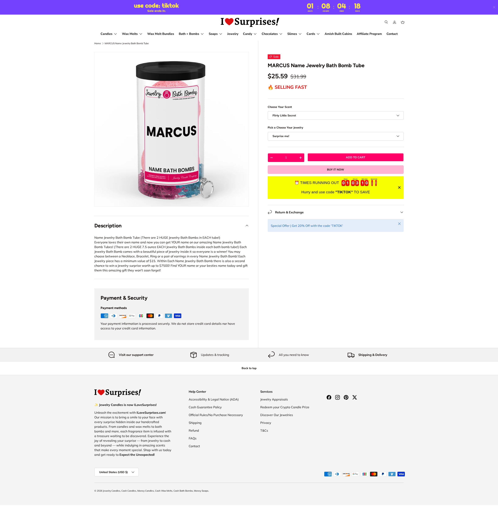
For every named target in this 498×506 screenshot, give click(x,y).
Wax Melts (130, 34)
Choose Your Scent (280, 107)
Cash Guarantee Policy (205, 407)
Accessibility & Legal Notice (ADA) (214, 399)
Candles (106, 34)
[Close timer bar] (494, 7)
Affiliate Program (369, 34)
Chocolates (270, 34)
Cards (311, 34)
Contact (392, 34)
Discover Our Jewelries (276, 415)
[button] (403, 22)
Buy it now (335, 169)
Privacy (265, 423)
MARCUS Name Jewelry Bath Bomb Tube (127, 43)
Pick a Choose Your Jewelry (285, 127)
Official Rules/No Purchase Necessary (216, 415)
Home (97, 43)
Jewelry (232, 34)
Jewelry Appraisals (274, 399)
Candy (247, 34)
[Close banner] (399, 187)
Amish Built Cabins (338, 34)
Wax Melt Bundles (160, 34)
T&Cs (264, 430)
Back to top (249, 368)
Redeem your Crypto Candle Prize (284, 407)
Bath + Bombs (189, 34)
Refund (194, 430)
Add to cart (355, 157)
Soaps (213, 34)
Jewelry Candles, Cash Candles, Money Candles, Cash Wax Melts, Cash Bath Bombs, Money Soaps (155, 490)
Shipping (195, 423)
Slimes (292, 34)
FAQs (192, 438)
